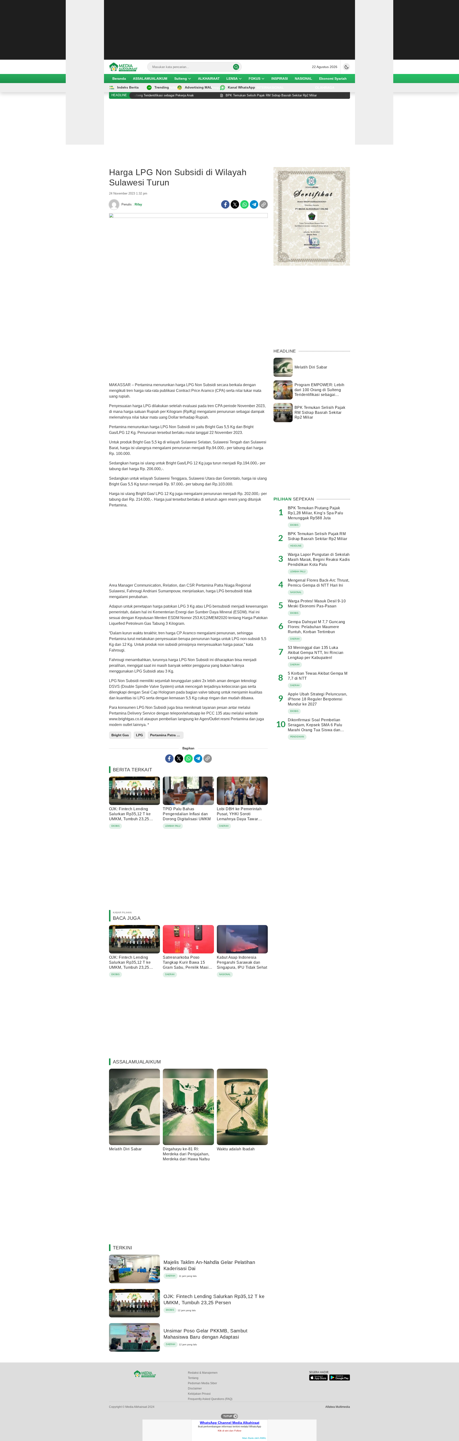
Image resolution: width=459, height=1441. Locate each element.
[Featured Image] (188, 217)
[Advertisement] (229, 30)
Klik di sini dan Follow (229, 1430)
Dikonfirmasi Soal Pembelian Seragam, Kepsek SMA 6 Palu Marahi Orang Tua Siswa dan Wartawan (315, 727)
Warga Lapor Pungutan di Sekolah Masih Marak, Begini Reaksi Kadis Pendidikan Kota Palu (319, 559)
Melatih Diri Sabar (125, 1149)
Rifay (138, 204)
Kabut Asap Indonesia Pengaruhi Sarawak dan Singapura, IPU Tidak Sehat (242, 962)
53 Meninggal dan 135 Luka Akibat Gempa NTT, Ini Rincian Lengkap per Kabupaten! (316, 653)
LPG (139, 735)
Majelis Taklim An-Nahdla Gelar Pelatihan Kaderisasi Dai (209, 1265)
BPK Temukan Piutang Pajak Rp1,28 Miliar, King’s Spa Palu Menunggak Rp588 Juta (315, 513)
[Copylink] (263, 204)
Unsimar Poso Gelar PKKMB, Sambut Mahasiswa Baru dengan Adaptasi (205, 1334)
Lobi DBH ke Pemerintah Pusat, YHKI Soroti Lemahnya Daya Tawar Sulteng (239, 816)
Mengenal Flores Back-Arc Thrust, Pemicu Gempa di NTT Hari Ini (318, 582)
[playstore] (339, 1379)
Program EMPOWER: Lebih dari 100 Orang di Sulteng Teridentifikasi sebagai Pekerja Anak (319, 392)
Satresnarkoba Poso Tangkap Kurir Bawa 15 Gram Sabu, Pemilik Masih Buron (187, 964)
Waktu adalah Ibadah (236, 1149)
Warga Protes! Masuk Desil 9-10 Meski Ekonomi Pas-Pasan (317, 603)
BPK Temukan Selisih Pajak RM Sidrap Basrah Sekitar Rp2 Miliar (320, 412)
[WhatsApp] (244, 204)
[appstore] (318, 1379)
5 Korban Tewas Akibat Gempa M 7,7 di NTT (318, 675)
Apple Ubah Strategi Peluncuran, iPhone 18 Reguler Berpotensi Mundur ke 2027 (317, 699)
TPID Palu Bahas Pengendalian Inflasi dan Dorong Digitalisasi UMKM (187, 814)
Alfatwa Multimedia (337, 1407)
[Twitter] (235, 204)
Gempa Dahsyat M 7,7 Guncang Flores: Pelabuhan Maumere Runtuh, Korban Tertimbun (316, 627)
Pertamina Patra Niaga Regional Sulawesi (167, 735)
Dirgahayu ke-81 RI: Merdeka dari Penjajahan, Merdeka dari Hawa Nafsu (186, 1154)
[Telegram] (254, 204)
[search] (236, 67)
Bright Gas (120, 735)
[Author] (114, 205)
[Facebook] (225, 204)
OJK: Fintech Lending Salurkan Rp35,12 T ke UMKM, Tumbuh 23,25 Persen (130, 816)
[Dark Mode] (346, 66)
